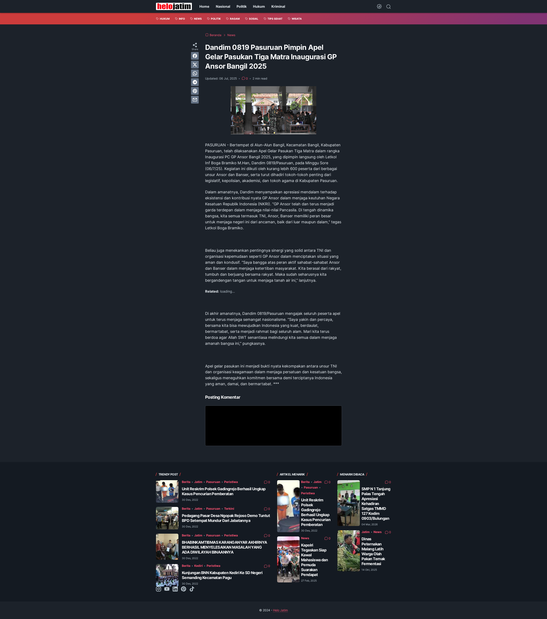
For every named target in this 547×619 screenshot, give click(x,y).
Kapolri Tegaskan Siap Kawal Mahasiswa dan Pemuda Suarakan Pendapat (314, 560)
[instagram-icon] (158, 589)
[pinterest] (195, 91)
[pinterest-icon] (183, 589)
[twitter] (195, 64)
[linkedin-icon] (175, 589)
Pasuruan (213, 482)
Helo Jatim (280, 610)
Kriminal (278, 6)
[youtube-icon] (166, 589)
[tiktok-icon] (191, 589)
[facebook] (195, 56)
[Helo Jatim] (174, 6)
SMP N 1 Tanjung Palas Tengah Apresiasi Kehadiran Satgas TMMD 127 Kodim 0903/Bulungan (376, 504)
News (305, 538)
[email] (195, 100)
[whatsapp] (195, 73)
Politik (242, 6)
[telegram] (195, 82)
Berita (186, 482)
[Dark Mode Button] (379, 6)
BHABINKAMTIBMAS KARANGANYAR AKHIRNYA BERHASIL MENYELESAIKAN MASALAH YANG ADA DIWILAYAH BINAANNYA (224, 547)
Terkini (229, 508)
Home (204, 6)
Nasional (223, 6)
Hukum (259, 6)
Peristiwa (231, 482)
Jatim (198, 482)
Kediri (198, 565)
